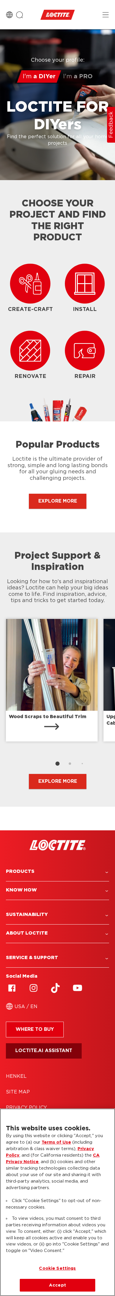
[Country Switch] (9, 14)
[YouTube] (77, 988)
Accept (57, 1285)
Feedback (111, 125)
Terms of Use (56, 1142)
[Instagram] (34, 988)
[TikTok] (55, 988)
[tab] (57, 764)
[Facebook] (12, 988)
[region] (57, 1202)
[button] (57, 871)
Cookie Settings (57, 1268)
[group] (57, 695)
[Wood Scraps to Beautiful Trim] (52, 680)
